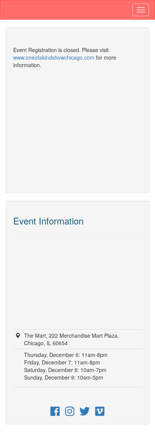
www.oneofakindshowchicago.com (53, 57)
